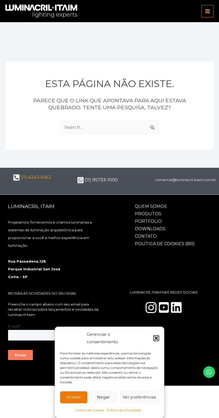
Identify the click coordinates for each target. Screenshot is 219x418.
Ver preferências (139, 397)
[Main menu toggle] (207, 11)
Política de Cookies (90, 410)
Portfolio (148, 221)
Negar (103, 397)
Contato (146, 236)
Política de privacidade (124, 410)
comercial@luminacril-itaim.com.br (185, 180)
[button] (156, 338)
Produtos (148, 213)
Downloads (150, 228)
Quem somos (151, 206)
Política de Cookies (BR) (165, 243)
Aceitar (74, 397)
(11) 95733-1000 (101, 179)
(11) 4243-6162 (35, 177)
